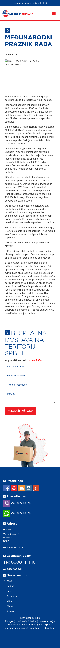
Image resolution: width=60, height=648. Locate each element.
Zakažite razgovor (12, 568)
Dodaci (10, 586)
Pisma (10, 606)
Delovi (10, 591)
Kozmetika (12, 596)
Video (10, 601)
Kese (9, 581)
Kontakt (11, 611)
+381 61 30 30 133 (20, 503)
